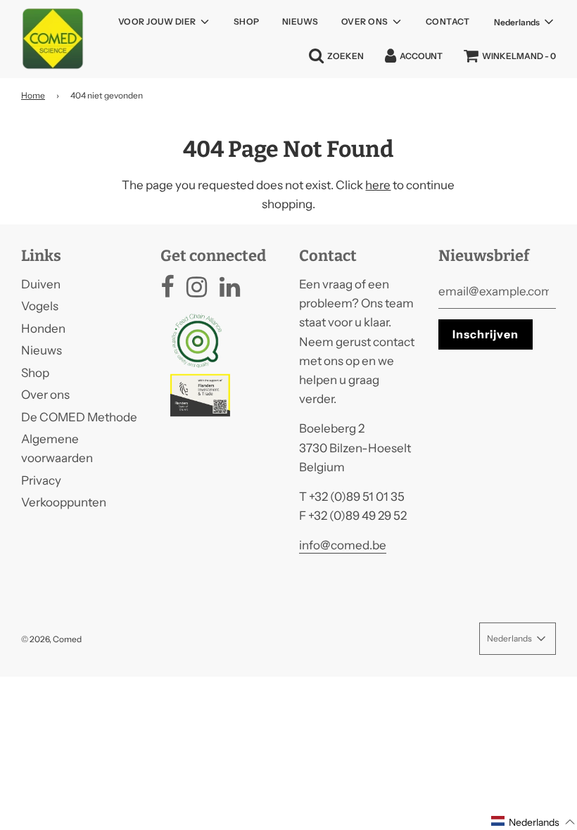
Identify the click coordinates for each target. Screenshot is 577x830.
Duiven (41, 284)
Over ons (45, 395)
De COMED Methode (79, 417)
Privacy (41, 480)
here (378, 185)
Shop (247, 21)
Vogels (39, 306)
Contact (448, 21)
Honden (43, 328)
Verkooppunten (63, 502)
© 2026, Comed (51, 639)
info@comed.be (342, 545)
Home (33, 95)
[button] (533, 821)
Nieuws (300, 21)
